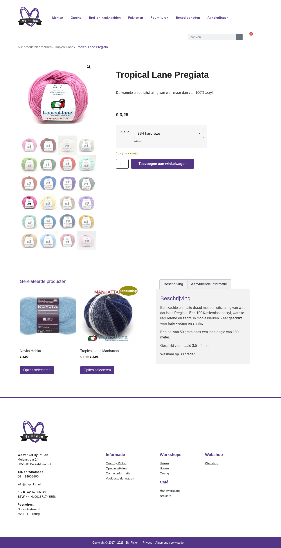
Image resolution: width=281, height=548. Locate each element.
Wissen (138, 141)
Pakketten (135, 17)
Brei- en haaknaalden (105, 17)
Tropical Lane (63, 47)
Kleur (125, 132)
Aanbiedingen (218, 17)
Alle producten (28, 47)
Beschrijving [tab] (173, 284)
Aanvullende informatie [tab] (209, 284)
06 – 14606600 (28, 476)
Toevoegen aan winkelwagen (163, 164)
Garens (76, 17)
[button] (89, 67)
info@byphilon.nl (29, 484)
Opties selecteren (36, 370)
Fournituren (159, 17)
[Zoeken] (239, 37)
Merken (57, 17)
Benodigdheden (188, 17)
